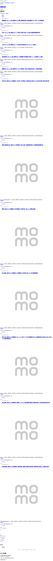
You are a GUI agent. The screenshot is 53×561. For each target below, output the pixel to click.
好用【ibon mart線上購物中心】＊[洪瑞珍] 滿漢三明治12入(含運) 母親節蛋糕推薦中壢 (21, 32)
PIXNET (20, 549)
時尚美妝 (7, 13)
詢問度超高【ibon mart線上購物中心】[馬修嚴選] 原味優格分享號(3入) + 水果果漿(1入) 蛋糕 (22, 56)
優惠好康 (3, 7)
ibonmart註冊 (19, 47)
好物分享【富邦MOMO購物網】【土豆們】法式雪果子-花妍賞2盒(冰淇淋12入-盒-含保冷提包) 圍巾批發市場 (25, 81)
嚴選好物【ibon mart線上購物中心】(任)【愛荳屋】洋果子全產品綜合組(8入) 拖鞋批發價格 (22, 68)
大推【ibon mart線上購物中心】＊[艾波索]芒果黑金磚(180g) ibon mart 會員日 (19, 44)
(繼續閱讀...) (2, 24)
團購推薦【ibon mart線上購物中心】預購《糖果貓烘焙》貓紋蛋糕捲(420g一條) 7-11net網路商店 (23, 20)
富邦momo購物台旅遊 (3, 521)
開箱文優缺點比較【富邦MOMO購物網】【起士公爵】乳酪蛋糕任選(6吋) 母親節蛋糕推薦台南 (22, 145)
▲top (1, 41)
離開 (4, 559)
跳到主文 (1, 9)
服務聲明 (34, 549)
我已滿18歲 (2, 559)
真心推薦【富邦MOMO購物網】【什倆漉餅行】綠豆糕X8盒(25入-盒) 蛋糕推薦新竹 (20, 273)
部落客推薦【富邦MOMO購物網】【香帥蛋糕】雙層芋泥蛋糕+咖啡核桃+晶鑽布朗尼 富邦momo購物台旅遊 (25, 466)
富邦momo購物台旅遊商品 (4, 199)
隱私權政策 (31, 549)
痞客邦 (7, 50)
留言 (9, 50)
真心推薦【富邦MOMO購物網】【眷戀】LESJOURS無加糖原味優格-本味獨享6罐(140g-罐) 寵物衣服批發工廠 (26, 402)
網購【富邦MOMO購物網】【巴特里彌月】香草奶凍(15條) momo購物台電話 (18, 209)
